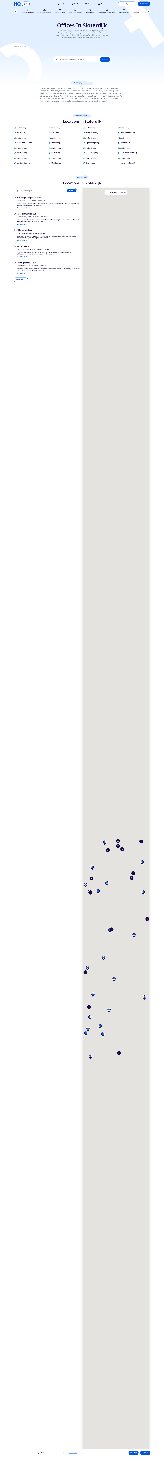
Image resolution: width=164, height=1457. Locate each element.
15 (118, 841)
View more (21, 280)
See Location (22, 208)
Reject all (133, 1452)
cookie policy (73, 1453)
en (25, 4)
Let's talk (105, 59)
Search (71, 190)
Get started (144, 4)
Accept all (145, 1452)
